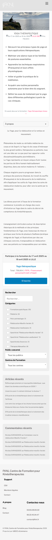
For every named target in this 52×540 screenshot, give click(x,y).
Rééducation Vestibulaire (20, 328)
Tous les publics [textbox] (15, 355)
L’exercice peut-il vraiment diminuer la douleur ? (23, 391)
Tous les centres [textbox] (15, 365)
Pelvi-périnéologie (18, 319)
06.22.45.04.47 (33, 515)
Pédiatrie (15, 314)
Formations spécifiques (20, 309)
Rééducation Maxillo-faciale (21, 323)
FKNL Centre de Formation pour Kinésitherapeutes (23, 528)
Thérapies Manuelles (19, 346)
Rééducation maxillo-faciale (34, 442)
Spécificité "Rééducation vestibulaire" (25, 337)
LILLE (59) (36, 36)
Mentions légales (11, 490)
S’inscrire (26, 281)
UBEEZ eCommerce (20, 531)
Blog (4, 508)
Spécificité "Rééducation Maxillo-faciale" (26, 333)
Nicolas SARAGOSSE (13, 435)
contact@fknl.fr (33, 519)
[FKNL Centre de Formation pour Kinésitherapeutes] (8, 5)
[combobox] (26, 355)
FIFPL (27, 270)
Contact (7, 495)
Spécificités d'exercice (19, 342)
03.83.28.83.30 (33, 510)
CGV (5, 485)
